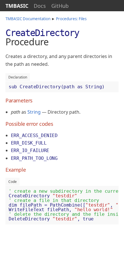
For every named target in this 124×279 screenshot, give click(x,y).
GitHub (60, 5)
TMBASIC (16, 5)
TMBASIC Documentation (27, 18)
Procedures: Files (71, 18)
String (34, 112)
